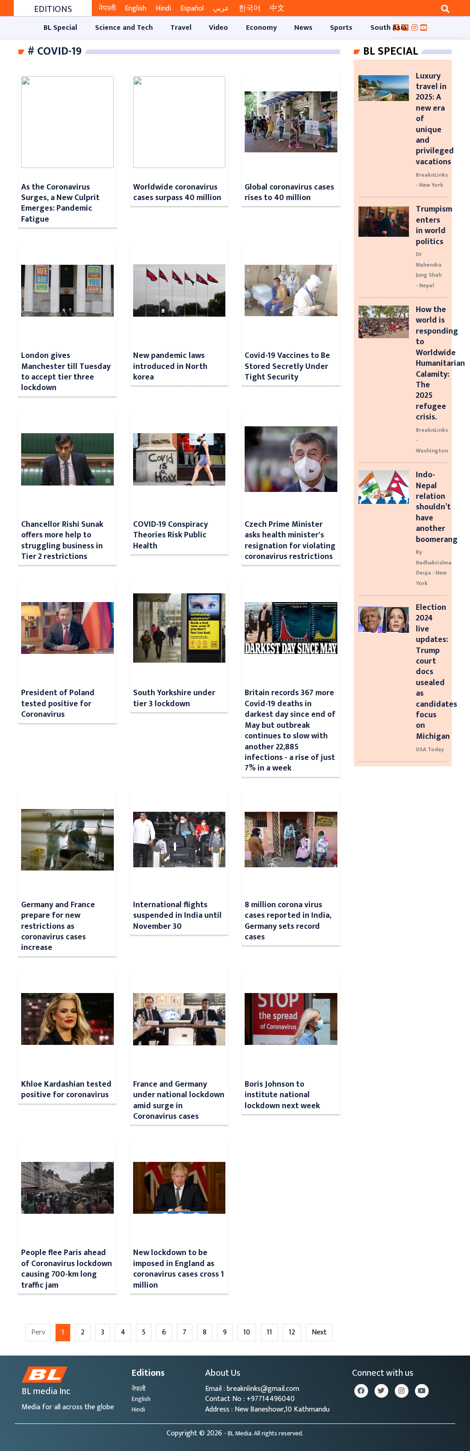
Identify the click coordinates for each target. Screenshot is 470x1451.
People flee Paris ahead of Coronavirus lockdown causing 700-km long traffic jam (66, 1268)
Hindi (163, 8)
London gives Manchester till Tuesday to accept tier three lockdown (66, 371)
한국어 (250, 8)
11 (269, 1332)
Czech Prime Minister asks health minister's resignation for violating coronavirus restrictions (290, 540)
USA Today (430, 749)
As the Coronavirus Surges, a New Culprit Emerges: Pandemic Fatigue (60, 203)
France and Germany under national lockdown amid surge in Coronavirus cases (178, 1100)
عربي (221, 8)
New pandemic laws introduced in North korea (170, 366)
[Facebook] (361, 1391)
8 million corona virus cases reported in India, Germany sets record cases (288, 920)
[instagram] (401, 1391)
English (135, 8)
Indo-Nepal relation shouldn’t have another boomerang (437, 507)
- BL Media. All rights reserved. (263, 1434)
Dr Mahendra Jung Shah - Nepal (429, 270)
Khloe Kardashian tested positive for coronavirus (66, 1089)
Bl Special (390, 51)
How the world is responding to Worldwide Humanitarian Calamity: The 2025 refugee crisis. (440, 363)
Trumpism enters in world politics (434, 225)
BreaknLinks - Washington (432, 440)
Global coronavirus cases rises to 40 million (289, 192)
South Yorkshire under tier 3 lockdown (174, 698)
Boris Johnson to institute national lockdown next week (282, 1094)
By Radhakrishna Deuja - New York (434, 567)
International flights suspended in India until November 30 (177, 915)
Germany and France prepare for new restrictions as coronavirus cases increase (58, 926)
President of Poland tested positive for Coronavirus (58, 703)
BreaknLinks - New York (432, 180)
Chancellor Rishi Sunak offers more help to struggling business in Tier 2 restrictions (62, 540)
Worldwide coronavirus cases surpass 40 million (177, 192)
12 (292, 1332)
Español (192, 8)
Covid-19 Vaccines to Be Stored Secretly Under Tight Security (287, 366)
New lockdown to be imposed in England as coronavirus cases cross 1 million (178, 1268)
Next (319, 1332)
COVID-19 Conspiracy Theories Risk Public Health (170, 535)
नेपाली (107, 8)
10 (246, 1332)
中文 (277, 8)
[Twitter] (381, 1391)
